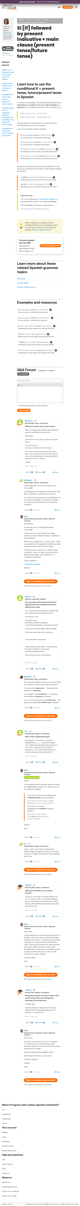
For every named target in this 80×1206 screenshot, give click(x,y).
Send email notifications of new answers (33, 406)
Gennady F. (28, 480)
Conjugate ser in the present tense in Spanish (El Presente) (7, 132)
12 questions (6, 53)
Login (4, 1137)
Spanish (21, 19)
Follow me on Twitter (9, 1196)
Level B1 (46, 19)
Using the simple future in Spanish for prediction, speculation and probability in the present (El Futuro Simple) (7, 116)
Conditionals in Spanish (32, 564)
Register (5, 1132)
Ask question (24, 410)
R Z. (26, 731)
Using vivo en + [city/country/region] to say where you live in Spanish (8, 74)
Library (29, 19)
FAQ (3, 1160)
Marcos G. (29, 421)
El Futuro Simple (22, 283)
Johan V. (28, 885)
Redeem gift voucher (9, 1151)
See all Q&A (23, 374)
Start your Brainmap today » (42, 230)
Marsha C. (28, 677)
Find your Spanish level (50, 246)
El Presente (21, 279)
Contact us (6, 1173)
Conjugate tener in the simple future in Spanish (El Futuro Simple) (7, 99)
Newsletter (6, 1141)
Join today (47, 586)
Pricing (4, 1123)
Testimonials (6, 1119)
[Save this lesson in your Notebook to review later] (8, 48)
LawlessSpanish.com (9, 1187)
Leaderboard (6, 1114)
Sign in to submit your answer (40, 581)
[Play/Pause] (53, 135)
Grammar (37, 19)
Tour (3, 1110)
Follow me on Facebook (10, 1191)
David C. (28, 597)
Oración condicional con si (26, 287)
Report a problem (7, 55)
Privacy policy (7, 1204)
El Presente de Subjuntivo (47, 199)
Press (4, 1169)
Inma (26, 516)
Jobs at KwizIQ (7, 1164)
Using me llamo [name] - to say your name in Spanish (7, 86)
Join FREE (68, 7)
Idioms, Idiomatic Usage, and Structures (33, 22)
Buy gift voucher (8, 1146)
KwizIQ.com (6, 1182)
